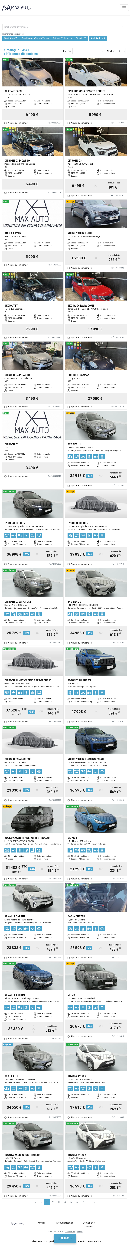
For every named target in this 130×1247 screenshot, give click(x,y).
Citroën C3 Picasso (62, 38)
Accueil (41, 1222)
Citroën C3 (81, 38)
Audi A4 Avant (98, 38)
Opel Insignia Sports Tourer (35, 38)
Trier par (67, 51)
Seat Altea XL (11, 38)
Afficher (111, 51)
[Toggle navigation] (124, 7)
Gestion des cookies (89, 1224)
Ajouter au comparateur (18, 123)
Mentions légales (64, 1222)
